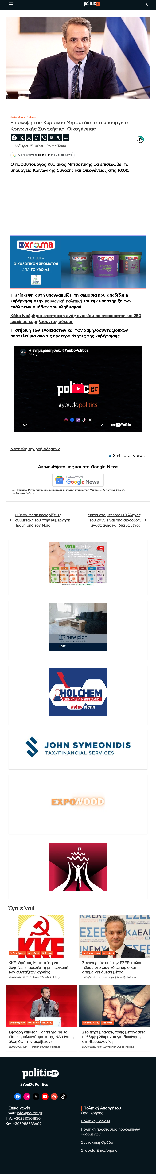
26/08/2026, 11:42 (92, 977)
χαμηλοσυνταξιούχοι (22, 493)
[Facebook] (14, 137)
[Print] (51, 137)
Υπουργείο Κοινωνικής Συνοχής (108, 490)
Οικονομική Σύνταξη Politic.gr (120, 977)
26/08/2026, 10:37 (92, 1047)
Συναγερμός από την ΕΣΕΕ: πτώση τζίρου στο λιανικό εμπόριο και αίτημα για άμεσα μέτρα (112, 967)
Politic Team (56, 146)
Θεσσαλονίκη (91, 1023)
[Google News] (66, 137)
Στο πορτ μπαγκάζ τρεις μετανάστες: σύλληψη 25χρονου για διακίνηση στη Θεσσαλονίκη (114, 1037)
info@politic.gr (29, 1113)
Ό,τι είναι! (33, 953)
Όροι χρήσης (92, 1113)
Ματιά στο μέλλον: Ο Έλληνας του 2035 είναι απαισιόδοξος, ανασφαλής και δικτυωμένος (114, 520)
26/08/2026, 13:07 (18, 977)
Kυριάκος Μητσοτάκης (29, 490)
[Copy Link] (58, 137)
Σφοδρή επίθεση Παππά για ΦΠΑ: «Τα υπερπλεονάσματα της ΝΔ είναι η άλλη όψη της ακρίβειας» (41, 1037)
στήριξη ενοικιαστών (77, 490)
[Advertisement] (78, 203)
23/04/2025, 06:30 (29, 146)
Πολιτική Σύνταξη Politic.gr (45, 977)
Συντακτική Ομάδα (97, 1142)
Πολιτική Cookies (95, 1121)
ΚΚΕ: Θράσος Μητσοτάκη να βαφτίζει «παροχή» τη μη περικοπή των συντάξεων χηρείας (38, 967)
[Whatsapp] (36, 137)
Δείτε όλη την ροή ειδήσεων (35, 449)
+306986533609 (27, 1124)
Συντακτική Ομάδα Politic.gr (119, 1047)
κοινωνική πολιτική (63, 301)
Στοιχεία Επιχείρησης (99, 1150)
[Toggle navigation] (11, 4)
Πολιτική (31, 117)
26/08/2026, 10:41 (18, 1047)
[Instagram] (29, 137)
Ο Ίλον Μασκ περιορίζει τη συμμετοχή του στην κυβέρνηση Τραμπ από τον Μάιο (42, 520)
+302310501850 (27, 1118)
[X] (21, 137)
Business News (91, 953)
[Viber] (44, 137)
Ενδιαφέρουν (17, 117)
